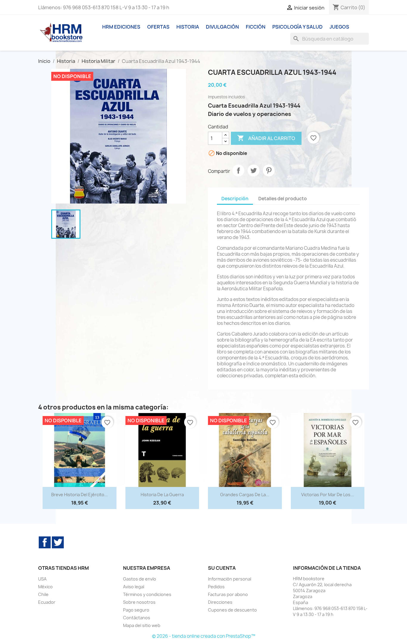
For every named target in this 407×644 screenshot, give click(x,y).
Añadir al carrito (266, 138)
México (45, 586)
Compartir (238, 170)
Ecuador (46, 602)
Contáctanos (136, 617)
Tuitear (254, 170)
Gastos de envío (139, 579)
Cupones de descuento (232, 610)
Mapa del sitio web (141, 625)
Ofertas (158, 27)
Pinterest (269, 170)
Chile (43, 594)
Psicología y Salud (297, 27)
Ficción (255, 27)
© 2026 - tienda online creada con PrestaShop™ (203, 636)
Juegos (339, 27)
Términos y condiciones (147, 594)
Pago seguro (136, 610)
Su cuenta (222, 568)
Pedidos (216, 586)
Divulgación (222, 27)
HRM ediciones (121, 27)
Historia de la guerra (162, 494)
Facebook (45, 542)
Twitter (58, 542)
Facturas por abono (228, 594)
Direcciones (220, 602)
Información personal (229, 579)
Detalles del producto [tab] (282, 198)
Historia (187, 27)
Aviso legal (133, 586)
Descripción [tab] (234, 198)
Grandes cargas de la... (244, 494)
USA (42, 579)
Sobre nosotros (139, 602)
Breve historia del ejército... (79, 494)
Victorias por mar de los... (327, 494)
